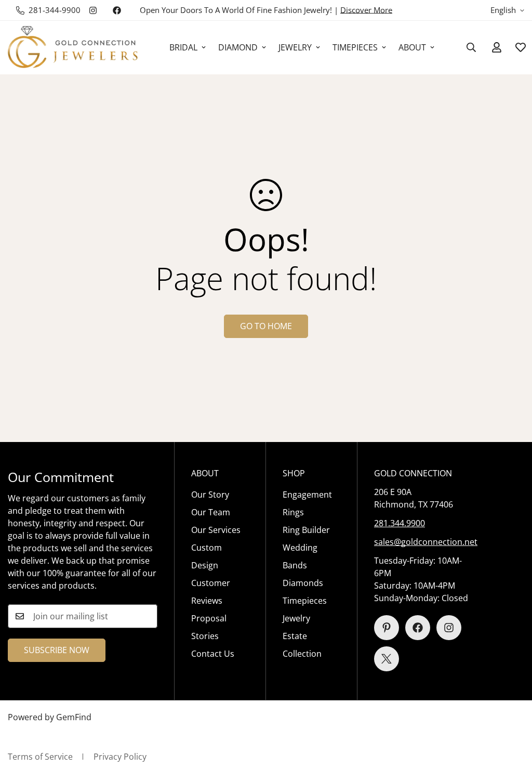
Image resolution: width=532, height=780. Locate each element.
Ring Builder (306, 530)
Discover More (366, 10)
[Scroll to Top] (512, 723)
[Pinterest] (386, 627)
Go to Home (266, 326)
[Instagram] (93, 10)
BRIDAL (183, 47)
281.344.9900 (399, 523)
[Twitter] (386, 658)
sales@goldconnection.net (425, 542)
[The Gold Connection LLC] (73, 47)
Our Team (210, 512)
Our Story (210, 494)
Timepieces (305, 600)
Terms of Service (40, 756)
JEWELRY (295, 47)
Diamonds (303, 583)
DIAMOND (238, 47)
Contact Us (212, 653)
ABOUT (412, 47)
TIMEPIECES (355, 47)
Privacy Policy (120, 756)
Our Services (216, 530)
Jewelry (296, 618)
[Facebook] (117, 10)
